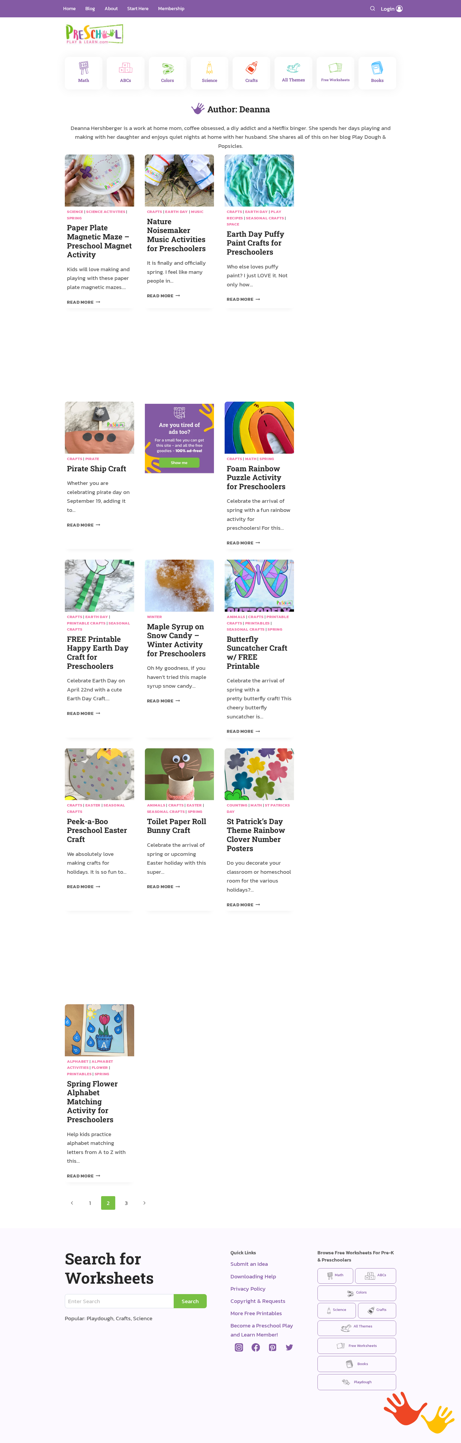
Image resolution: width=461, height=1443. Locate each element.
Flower (100, 1067)
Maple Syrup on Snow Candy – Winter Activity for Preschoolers (176, 640)
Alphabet (78, 1061)
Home (69, 8)
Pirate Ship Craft (96, 468)
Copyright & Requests (257, 1301)
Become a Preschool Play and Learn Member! (261, 1330)
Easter (93, 805)
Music (197, 212)
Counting (237, 805)
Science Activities (105, 212)
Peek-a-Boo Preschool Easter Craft (97, 830)
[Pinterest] (272, 1347)
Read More (83, 302)
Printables (257, 623)
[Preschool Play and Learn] (94, 34)
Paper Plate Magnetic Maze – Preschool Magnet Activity (99, 241)
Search (190, 1301)
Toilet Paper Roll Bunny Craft (176, 825)
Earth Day (176, 212)
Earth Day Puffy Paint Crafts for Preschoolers (255, 243)
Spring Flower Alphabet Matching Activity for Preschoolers (92, 1101)
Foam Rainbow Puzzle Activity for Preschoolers (256, 477)
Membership (171, 8)
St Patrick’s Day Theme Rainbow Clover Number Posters (256, 834)
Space (233, 224)
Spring (74, 218)
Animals (236, 617)
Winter (154, 617)
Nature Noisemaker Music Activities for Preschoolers (176, 234)
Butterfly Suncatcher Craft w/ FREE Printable (257, 652)
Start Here (138, 8)
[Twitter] (289, 1347)
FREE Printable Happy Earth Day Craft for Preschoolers (98, 652)
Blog (90, 8)
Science (75, 212)
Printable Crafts (86, 623)
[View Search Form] (372, 8)
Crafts (154, 212)
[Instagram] (238, 1347)
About (111, 8)
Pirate (92, 459)
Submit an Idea (249, 1264)
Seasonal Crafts (265, 218)
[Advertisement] (261, 31)
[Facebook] (255, 1347)
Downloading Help (253, 1276)
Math (251, 459)
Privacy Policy (248, 1288)
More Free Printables (256, 1313)
